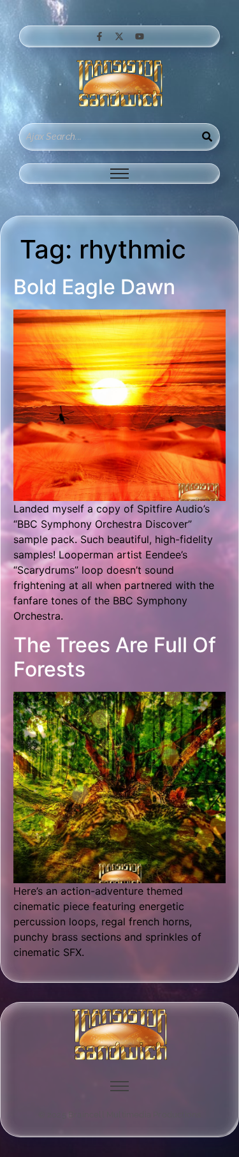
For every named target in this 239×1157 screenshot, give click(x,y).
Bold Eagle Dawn (94, 286)
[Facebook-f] (99, 36)
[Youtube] (140, 36)
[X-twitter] (119, 36)
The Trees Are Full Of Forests (114, 657)
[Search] (207, 137)
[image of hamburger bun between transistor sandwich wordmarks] (120, 1035)
